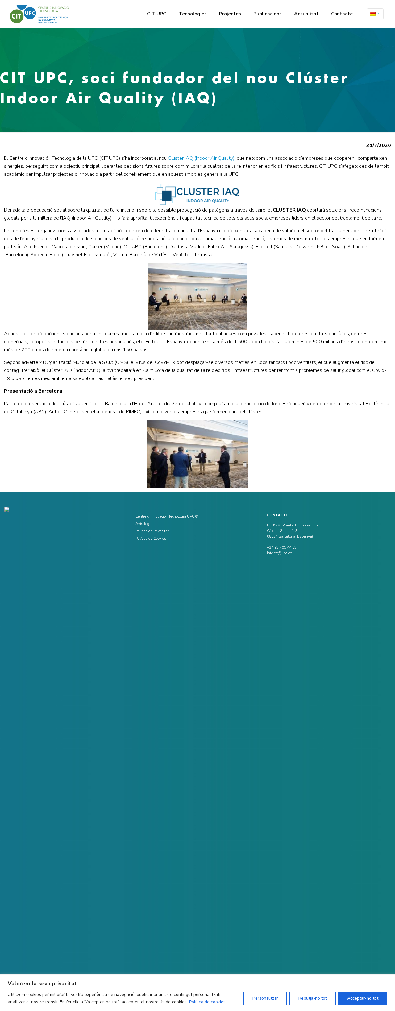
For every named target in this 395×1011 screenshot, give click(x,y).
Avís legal (144, 523)
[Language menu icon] (375, 13)
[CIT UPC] (40, 14)
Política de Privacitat (152, 531)
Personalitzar (265, 998)
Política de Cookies (150, 538)
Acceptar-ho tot (362, 998)
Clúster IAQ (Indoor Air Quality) (201, 158)
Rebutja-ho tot (312, 998)
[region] (197, 992)
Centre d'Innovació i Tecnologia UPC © (166, 516)
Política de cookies (207, 1002)
